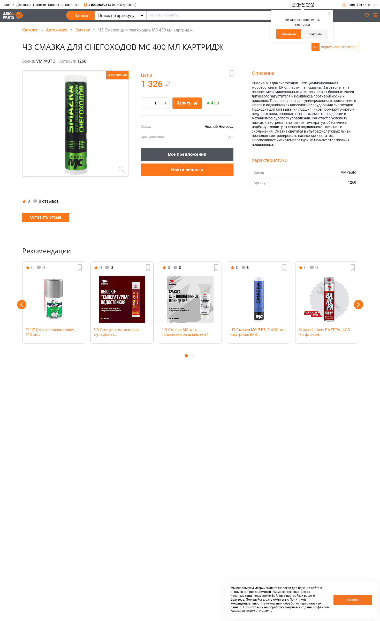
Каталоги (72, 5)
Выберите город (302, 4)
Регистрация (367, 5)
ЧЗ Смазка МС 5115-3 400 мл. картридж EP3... (258, 332)
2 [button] (193, 355)
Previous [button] (21, 304)
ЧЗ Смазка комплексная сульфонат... (116, 332)
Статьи (9, 5)
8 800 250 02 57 (112, 5)
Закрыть (315, 34)
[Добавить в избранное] (231, 73)
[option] (53, 302)
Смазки (83, 30)
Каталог (82, 15)
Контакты (55, 5)
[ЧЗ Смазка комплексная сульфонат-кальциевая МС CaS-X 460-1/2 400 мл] (122, 299)
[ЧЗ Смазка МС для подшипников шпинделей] (190, 299)
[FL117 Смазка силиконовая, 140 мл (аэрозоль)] (54, 299)
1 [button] (186, 355)
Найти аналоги (187, 169)
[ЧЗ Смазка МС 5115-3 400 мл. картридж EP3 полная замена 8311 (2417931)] (258, 299)
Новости (39, 5)
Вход (351, 5)
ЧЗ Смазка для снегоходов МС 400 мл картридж (144, 30)
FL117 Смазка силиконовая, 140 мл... (50, 332)
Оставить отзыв (45, 217)
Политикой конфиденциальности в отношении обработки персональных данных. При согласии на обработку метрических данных (276, 603)
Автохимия (57, 30)
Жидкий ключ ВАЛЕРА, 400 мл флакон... (324, 332)
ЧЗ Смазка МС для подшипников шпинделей (185, 332)
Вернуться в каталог (338, 47)
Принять (352, 600)
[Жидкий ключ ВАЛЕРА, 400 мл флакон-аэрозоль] (327, 299)
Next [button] (358, 304)
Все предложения (187, 154)
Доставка (23, 5)
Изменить (289, 34)
